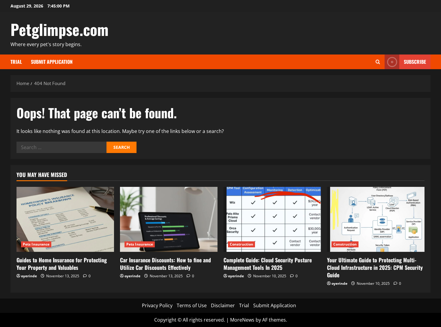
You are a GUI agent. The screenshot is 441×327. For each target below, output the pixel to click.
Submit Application (52, 61)
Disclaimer (223, 305)
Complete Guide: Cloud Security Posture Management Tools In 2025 (268, 263)
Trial (16, 61)
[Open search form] (378, 62)
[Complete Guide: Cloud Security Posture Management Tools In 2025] (272, 219)
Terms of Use (192, 305)
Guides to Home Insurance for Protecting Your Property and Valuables (61, 263)
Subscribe (415, 61)
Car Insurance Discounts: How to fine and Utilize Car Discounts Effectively (165, 263)
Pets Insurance (36, 244)
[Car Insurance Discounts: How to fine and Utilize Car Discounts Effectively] (169, 219)
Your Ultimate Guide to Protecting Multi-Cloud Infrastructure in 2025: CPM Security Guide (375, 267)
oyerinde (29, 275)
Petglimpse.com (59, 29)
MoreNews (242, 320)
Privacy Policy (157, 305)
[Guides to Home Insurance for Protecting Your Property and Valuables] (65, 219)
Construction (241, 244)
